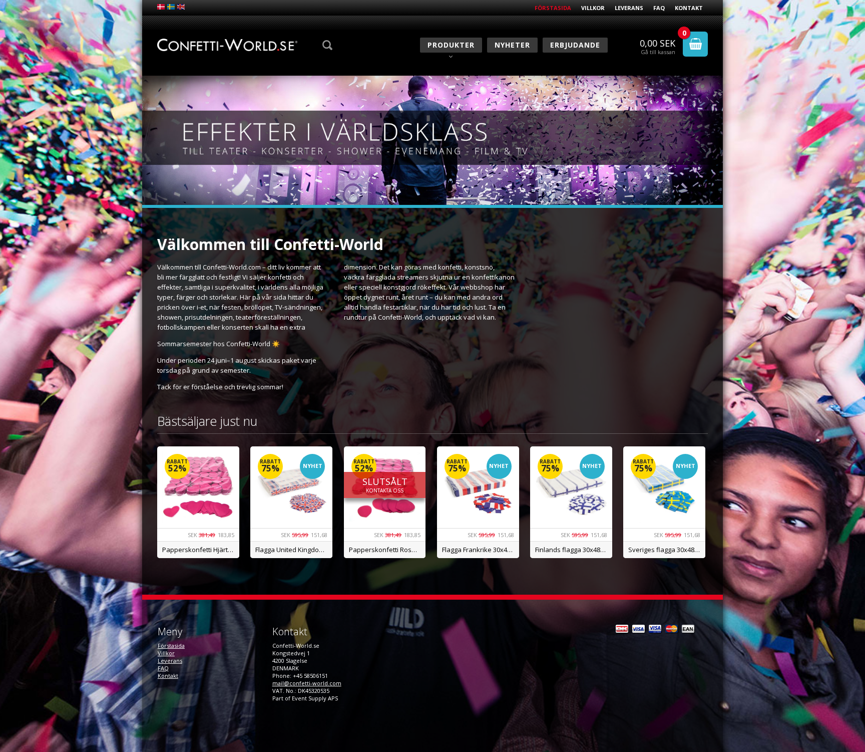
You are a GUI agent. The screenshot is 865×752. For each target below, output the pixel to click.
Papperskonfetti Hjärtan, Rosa (200, 549)
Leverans (629, 8)
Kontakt (689, 8)
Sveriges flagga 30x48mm (666, 549)
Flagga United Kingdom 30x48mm (293, 549)
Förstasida (553, 8)
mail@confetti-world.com (306, 683)
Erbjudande (575, 45)
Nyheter (512, 45)
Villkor (593, 8)
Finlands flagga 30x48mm (573, 549)
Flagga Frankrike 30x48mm (480, 549)
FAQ (659, 8)
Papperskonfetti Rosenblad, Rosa (387, 549)
